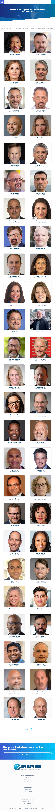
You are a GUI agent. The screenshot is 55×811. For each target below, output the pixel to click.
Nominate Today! (26, 754)
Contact (27, 784)
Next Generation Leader (27, 799)
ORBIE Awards (28, 787)
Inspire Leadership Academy (27, 797)
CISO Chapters (27, 779)
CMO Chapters (27, 781)
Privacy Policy (32, 808)
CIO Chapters (27, 777)
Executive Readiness (27, 801)
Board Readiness (27, 803)
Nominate (27, 793)
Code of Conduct (41, 808)
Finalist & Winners (27, 791)
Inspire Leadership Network (27, 775)
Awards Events (28, 789)
